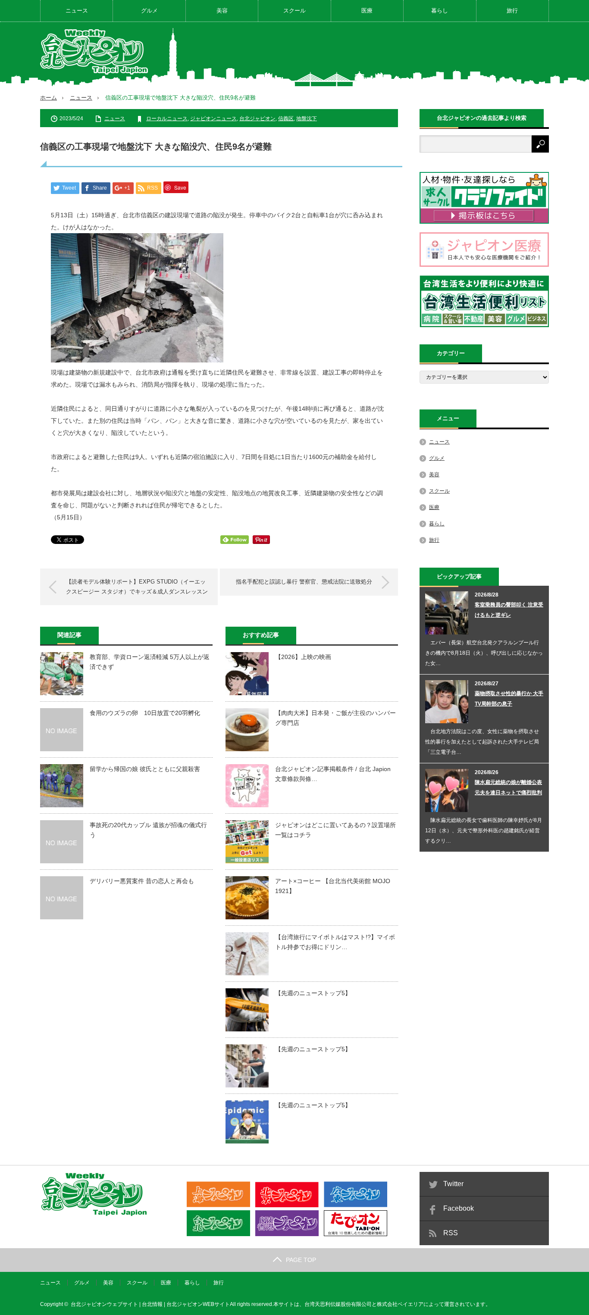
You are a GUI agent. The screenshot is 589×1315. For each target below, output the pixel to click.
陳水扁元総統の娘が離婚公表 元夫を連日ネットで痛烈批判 (508, 787)
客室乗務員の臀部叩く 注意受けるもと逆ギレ (509, 610)
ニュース (77, 10)
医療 (367, 10)
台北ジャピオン (257, 119)
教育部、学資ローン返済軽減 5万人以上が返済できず (150, 661)
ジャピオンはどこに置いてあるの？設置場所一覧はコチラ (335, 829)
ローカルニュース (167, 119)
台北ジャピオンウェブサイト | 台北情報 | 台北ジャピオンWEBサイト (150, 1304)
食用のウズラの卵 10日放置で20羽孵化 (145, 712)
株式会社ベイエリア (400, 1304)
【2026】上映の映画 (303, 656)
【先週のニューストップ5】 (313, 993)
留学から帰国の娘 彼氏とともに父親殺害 (145, 768)
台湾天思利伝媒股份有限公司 (338, 1304)
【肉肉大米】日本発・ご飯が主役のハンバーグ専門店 (335, 717)
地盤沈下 (306, 119)
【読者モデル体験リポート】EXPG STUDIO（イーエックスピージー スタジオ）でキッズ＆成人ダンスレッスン (137, 586)
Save (180, 187)
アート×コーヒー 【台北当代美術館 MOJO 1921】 (332, 886)
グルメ (149, 10)
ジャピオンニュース (213, 119)
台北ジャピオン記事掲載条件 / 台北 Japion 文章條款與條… (333, 773)
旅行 (512, 10)
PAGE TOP (301, 1259)
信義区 (286, 119)
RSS (450, 1233)
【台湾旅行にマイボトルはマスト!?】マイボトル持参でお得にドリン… (335, 942)
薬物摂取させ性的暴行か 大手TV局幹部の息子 (509, 698)
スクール (294, 10)
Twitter (453, 1183)
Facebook (458, 1208)
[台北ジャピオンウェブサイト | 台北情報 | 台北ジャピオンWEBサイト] (94, 52)
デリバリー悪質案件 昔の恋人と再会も (142, 881)
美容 (222, 10)
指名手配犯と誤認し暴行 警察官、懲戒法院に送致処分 (304, 581)
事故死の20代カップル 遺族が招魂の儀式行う (148, 829)
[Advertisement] (392, 53)
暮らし (439, 10)
